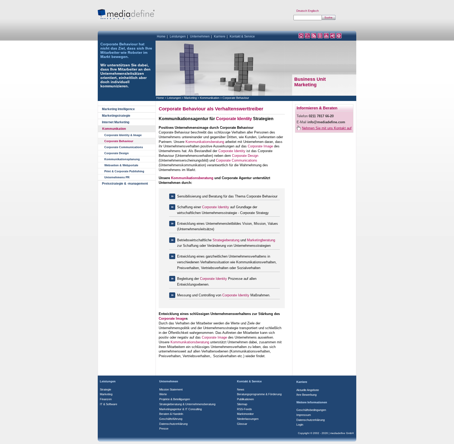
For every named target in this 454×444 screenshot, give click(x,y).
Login (299, 424)
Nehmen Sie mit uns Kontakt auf (327, 128)
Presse (163, 428)
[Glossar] (332, 37)
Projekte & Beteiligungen (174, 399)
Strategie (105, 389)
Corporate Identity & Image (123, 135)
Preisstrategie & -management (125, 183)
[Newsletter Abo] (320, 37)
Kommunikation (114, 129)
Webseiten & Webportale (121, 165)
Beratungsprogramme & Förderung (259, 394)
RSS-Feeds (244, 409)
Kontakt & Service (242, 36)
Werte (163, 394)
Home (161, 36)
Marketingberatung (261, 240)
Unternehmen (200, 36)
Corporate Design (116, 153)
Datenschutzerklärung (173, 423)
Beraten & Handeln (171, 413)
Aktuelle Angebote (307, 390)
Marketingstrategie (116, 115)
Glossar (242, 423)
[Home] (301, 37)
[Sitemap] (326, 37)
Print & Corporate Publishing (124, 171)
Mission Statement (171, 389)
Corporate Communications (123, 147)
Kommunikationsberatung (204, 142)
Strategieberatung (226, 240)
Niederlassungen (248, 418)
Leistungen (178, 36)
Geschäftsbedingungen (311, 409)
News (240, 389)
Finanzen (106, 399)
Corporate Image (260, 146)
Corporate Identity (234, 118)
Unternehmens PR (117, 177)
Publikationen (245, 399)
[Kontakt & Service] (339, 37)
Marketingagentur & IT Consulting (180, 409)
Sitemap (242, 404)
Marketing (305, 84)
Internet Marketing (115, 122)
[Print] (307, 37)
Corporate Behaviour (118, 141)
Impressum (303, 414)
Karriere (219, 36)
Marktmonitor (245, 413)
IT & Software (108, 404)
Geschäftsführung (170, 418)
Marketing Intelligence (118, 109)
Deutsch (301, 10)
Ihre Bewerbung (306, 394)
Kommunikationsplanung (122, 159)
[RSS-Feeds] (313, 37)
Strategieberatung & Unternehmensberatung (187, 404)
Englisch (313, 10)
